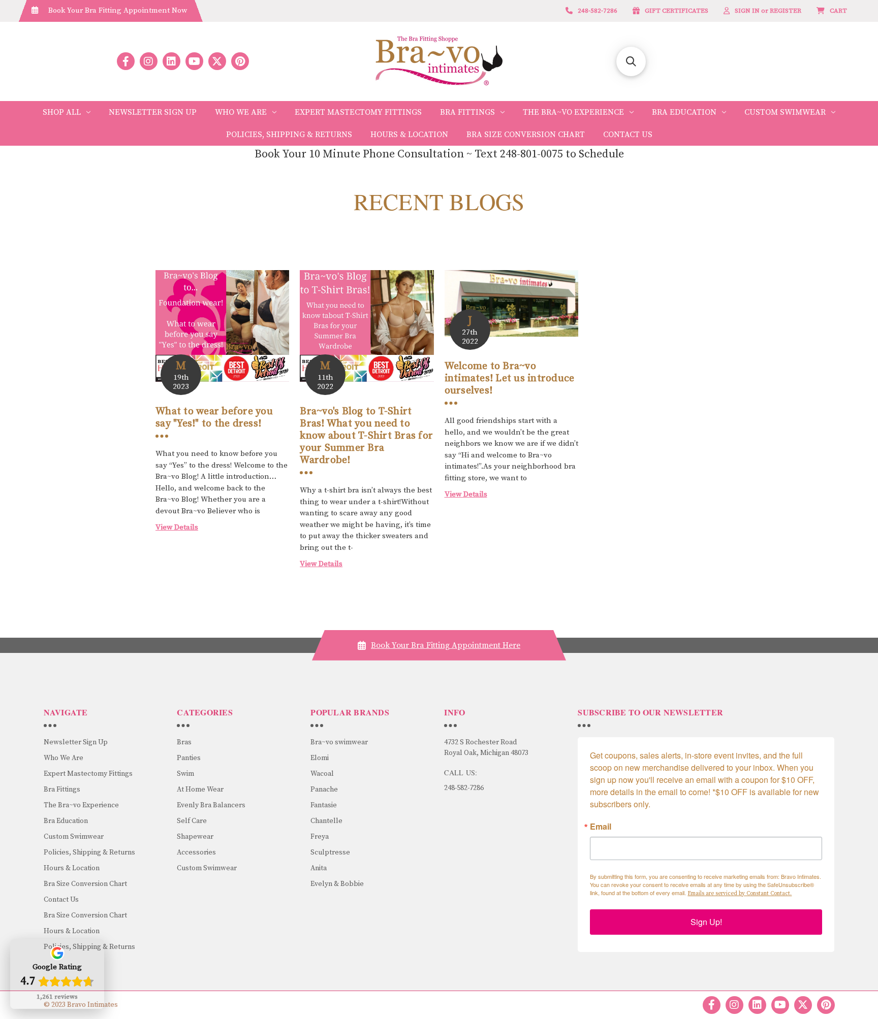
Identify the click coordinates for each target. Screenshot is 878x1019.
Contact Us (627, 134)
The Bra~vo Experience (573, 112)
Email (600, 827)
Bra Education (684, 112)
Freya (319, 836)
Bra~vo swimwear (339, 742)
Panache (324, 789)
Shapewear (195, 836)
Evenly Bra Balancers (211, 805)
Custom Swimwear (785, 112)
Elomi (319, 758)
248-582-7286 (464, 788)
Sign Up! (706, 922)
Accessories (196, 852)
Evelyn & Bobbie (337, 884)
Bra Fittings (467, 112)
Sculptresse (330, 852)
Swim (185, 773)
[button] (631, 61)
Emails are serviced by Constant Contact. (739, 893)
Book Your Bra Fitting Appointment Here (445, 645)
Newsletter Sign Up (153, 112)
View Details (176, 527)
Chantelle (326, 821)
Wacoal (322, 773)
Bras (184, 742)
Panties (189, 758)
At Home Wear (200, 789)
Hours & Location (409, 134)
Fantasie (323, 805)
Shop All (62, 112)
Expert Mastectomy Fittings (358, 112)
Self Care (192, 821)
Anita (318, 868)
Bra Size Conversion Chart (525, 134)
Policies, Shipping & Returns (289, 134)
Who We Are (241, 112)
